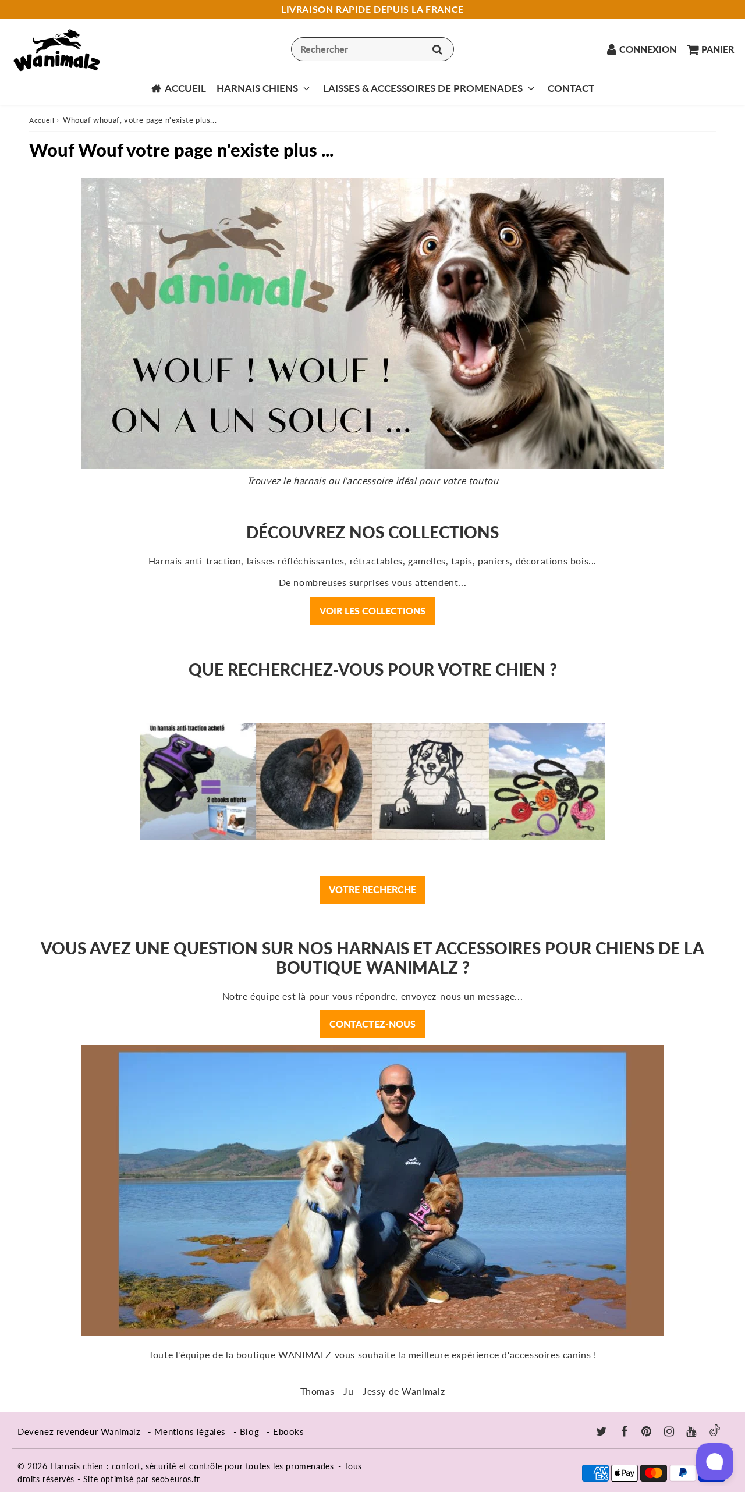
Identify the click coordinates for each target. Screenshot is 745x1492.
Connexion (647, 49)
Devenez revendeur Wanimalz (79, 1431)
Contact (571, 88)
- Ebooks (285, 1431)
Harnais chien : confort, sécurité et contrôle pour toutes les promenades (192, 1466)
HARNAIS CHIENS (257, 88)
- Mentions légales (187, 1431)
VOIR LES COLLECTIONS (372, 610)
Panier (717, 49)
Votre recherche (372, 889)
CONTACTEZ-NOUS (372, 1023)
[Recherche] (437, 49)
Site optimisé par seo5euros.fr (141, 1479)
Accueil (185, 88)
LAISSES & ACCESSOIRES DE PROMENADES (423, 88)
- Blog (246, 1431)
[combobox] (372, 49)
